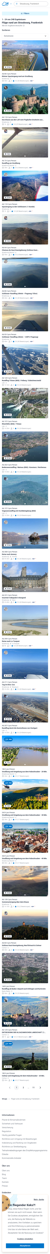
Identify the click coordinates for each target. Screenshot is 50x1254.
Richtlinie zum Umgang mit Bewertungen (19, 1139)
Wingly (4, 1099)
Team (4, 1178)
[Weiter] (40, 1087)
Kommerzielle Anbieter (11, 1158)
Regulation (6, 1131)
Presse (5, 1186)
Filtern (26, 13)
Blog (4, 1174)
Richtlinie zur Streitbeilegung (14, 1147)
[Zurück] (9, 1087)
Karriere (5, 1182)
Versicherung (7, 1127)
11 (33, 1087)
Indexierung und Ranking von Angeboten (19, 1143)
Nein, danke (39, 1199)
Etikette (5, 1154)
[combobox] (31, 3)
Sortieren (6, 30)
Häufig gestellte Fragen (12, 1135)
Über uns (6, 1170)
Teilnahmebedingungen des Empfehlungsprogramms (24, 1150)
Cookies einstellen (25, 1239)
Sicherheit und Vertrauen (12, 1124)
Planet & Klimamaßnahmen (13, 1120)
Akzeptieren (25, 1246)
